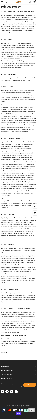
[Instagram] (7, 391)
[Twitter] (16, 391)
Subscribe (30, 384)
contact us (11, 67)
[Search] (7, 2)
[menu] (2, 2)
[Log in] (30, 2)
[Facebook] (2, 391)
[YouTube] (11, 391)
